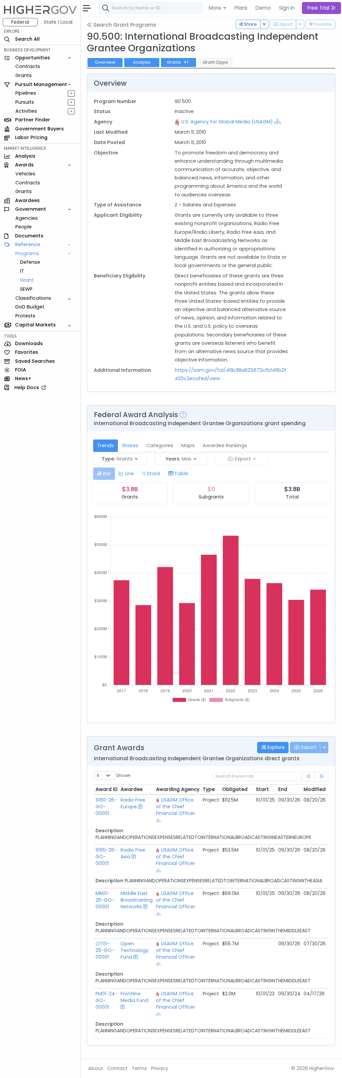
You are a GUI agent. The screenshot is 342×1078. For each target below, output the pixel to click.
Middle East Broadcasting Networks (137, 900)
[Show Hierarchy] (277, 121)
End (282, 789)
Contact (117, 1068)
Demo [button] (263, 7)
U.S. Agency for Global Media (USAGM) (227, 121)
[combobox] (199, 8)
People (23, 226)
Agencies (26, 218)
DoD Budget (29, 306)
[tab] (104, 473)
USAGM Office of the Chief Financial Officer (175, 807)
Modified (315, 789)
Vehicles (25, 173)
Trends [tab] (105, 445)
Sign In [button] (287, 7)
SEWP (26, 289)
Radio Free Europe (133, 803)
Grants (23, 75)
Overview (105, 62)
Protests (25, 315)
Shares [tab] (130, 445)
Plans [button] (240, 7)
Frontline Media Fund (134, 997)
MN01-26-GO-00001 (105, 900)
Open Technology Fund (135, 950)
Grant (27, 280)
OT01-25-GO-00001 (105, 950)
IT (22, 271)
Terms (139, 1068)
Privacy (159, 1068)
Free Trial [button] (319, 7)
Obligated (234, 789)
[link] (321, 777)
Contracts (27, 66)
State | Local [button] (58, 22)
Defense (30, 262)
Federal (20, 22)
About (95, 1068)
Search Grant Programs (124, 24)
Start (262, 789)
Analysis (142, 62)
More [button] (215, 7)
